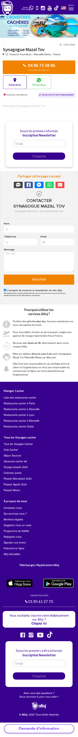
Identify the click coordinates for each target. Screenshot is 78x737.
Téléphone (10, 237)
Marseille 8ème (42, 54)
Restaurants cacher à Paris (19, 403)
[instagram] (43, 8)
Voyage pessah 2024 (16, 467)
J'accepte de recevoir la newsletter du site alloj (34, 290)
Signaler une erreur (15, 542)
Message (9, 250)
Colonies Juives (13, 473)
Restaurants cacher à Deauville (22, 409)
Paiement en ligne (14, 548)
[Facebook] (22, 636)
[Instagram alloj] (31, 636)
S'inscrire (39, 156)
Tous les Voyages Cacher (18, 444)
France (57, 54)
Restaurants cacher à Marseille (21, 420)
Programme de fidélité (16, 531)
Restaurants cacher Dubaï (19, 426)
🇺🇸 (63, 7)
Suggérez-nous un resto (17, 525)
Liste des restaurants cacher (20, 397)
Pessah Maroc (12, 490)
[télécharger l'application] (37, 8)
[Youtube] (40, 636)
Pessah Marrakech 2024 (18, 478)
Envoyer (39, 279)
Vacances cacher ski (15, 461)
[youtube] (49, 8)
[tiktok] (56, 8)
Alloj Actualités (12, 554)
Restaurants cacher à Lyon (19, 415)
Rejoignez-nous (13, 536)
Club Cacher (11, 449)
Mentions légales (13, 519)
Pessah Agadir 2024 (15, 484)
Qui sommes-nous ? (15, 513)
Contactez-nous (13, 508)
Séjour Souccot (12, 455)
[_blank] (31, 8)
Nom (6, 224)
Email (43, 237)
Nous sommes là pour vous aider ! (39, 696)
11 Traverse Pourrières (18, 54)
